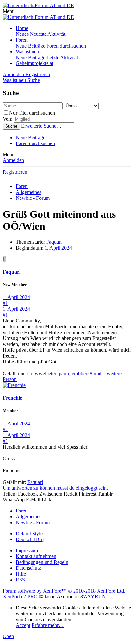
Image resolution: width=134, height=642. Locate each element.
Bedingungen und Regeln (42, 562)
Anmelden (13, 160)
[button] (9, 11)
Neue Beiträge (30, 45)
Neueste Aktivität (47, 34)
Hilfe (21, 574)
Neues (22, 34)
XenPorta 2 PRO (20, 596)
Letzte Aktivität (62, 57)
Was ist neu (27, 51)
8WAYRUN (93, 596)
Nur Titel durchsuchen (32, 113)
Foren (22, 40)
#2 (5, 429)
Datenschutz (28, 568)
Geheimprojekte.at (34, 63)
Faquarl (54, 242)
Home (22, 28)
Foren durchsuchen (66, 45)
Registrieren (15, 172)
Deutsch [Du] (30, 539)
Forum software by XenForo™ (64, 591)
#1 (5, 303)
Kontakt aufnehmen (36, 556)
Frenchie (12, 398)
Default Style (29, 533)
